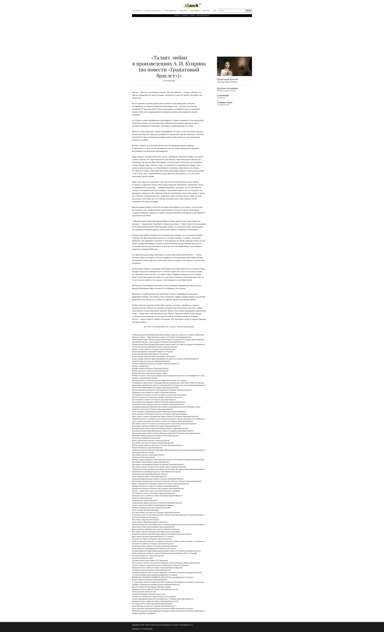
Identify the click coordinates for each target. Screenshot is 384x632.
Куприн (192, 15)
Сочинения (185, 15)
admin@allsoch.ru (186, 625)
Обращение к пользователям (142, 629)
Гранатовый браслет (203, 15)
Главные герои (224, 102)
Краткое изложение (227, 88)
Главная (177, 15)
